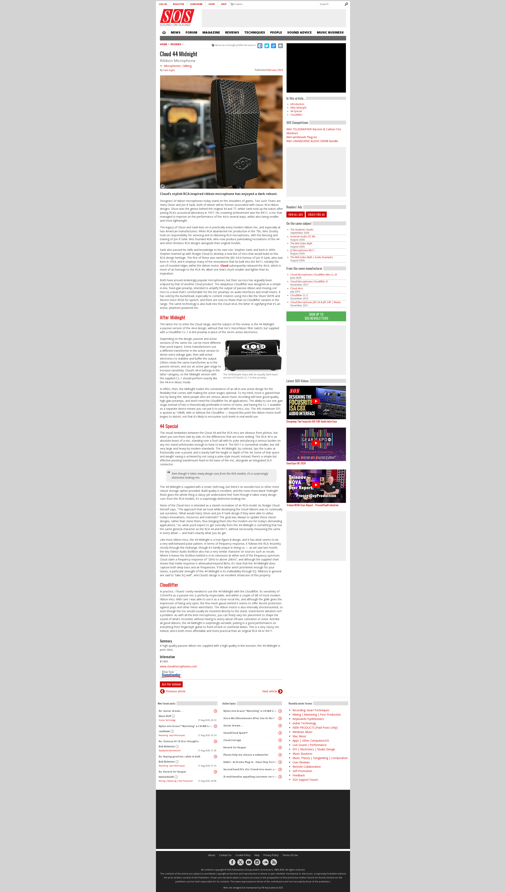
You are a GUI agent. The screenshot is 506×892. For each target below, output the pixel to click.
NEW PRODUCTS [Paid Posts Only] (315, 727)
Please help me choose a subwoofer (245, 754)
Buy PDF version (171, 684)
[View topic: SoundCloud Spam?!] (280, 733)
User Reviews (301, 762)
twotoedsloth (166, 777)
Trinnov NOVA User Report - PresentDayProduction (312, 505)
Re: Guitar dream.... (171, 711)
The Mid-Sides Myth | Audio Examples (311, 257)
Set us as (235, 45)
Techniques (254, 32)
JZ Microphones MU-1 (302, 250)
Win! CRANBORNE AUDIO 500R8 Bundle (312, 141)
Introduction (297, 104)
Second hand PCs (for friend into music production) (251, 769)
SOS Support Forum (305, 779)
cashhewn (164, 731)
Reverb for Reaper (234, 747)
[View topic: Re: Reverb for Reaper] (215, 772)
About (211, 855)
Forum (191, 32)
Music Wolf (165, 716)
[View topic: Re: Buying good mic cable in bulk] (215, 756)
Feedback (299, 775)
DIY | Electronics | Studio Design (314, 749)
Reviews (232, 32)
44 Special (169, 425)
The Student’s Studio (301, 229)
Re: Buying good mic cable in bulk (179, 756)
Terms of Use (290, 855)
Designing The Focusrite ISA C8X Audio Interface (311, 421)
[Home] (177, 16)
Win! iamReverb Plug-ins (301, 137)
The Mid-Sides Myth (301, 243)
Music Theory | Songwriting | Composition (320, 758)
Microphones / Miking (178, 66)
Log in (163, 4)
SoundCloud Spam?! (235, 733)
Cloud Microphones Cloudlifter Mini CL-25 (313, 274)
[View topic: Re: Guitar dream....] (215, 711)
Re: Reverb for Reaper (172, 771)
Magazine (211, 32)
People (276, 32)
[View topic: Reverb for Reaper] (280, 747)
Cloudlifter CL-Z (299, 295)
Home (164, 32)
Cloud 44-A (296, 288)
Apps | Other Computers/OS (311, 740)
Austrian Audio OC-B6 (302, 236)
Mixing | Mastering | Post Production (176, 781)
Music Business (330, 32)
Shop (212, 4)
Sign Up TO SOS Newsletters (316, 316)
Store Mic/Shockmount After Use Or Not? (249, 718)
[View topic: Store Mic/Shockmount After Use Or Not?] (280, 718)
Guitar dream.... (233, 725)
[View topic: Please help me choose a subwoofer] (280, 755)
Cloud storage (232, 740)
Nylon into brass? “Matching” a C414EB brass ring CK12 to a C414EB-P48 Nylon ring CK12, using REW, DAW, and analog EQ (186, 726)
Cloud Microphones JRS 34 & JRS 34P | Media (315, 302)
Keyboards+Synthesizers (170, 750)
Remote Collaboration (307, 766)
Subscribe (196, 4)
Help (224, 4)
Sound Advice (299, 32)
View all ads (295, 214)
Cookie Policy (242, 855)
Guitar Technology (167, 720)
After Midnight (172, 317)
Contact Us (225, 855)
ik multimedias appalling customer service (250, 776)
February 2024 (275, 70)
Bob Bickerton (167, 746)
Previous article (175, 691)
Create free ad (316, 214)
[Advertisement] (316, 350)
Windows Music (302, 732)
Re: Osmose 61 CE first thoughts (179, 741)
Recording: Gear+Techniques (172, 735)
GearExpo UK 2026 (296, 463)
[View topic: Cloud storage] (280, 740)
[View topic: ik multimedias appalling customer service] (280, 777)
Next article (269, 691)
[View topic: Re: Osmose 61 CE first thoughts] (215, 741)
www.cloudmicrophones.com (178, 666)
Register (178, 4)
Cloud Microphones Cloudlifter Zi (309, 281)
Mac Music (299, 736)
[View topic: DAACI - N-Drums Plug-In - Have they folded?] (280, 762)
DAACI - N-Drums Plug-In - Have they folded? (250, 762)
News (175, 32)
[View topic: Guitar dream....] (280, 725)
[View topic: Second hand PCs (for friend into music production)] (280, 769)
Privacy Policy (270, 855)
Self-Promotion (302, 771)
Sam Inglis (169, 70)
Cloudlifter (169, 584)
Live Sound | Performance (310, 745)
